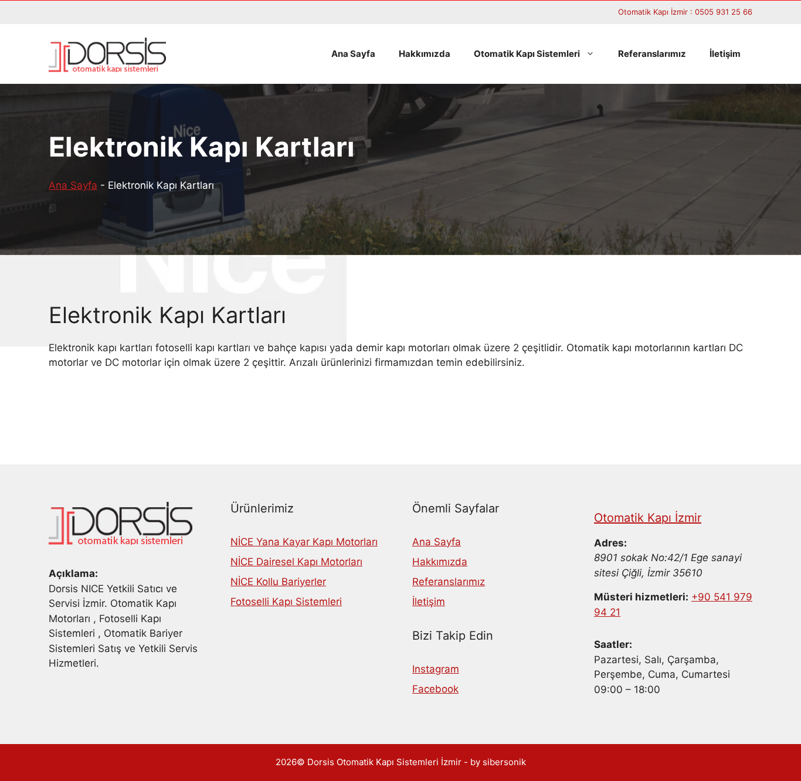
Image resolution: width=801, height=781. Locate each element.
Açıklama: (73, 573)
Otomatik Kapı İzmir (647, 518)
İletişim (725, 53)
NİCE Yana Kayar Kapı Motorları (304, 542)
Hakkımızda (424, 53)
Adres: (610, 543)
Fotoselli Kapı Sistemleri (286, 601)
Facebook (435, 689)
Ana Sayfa (353, 53)
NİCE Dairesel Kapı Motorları (296, 562)
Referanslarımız (652, 53)
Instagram (435, 669)
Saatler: (613, 644)
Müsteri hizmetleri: (641, 597)
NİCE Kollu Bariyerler (278, 582)
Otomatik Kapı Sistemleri (527, 53)
